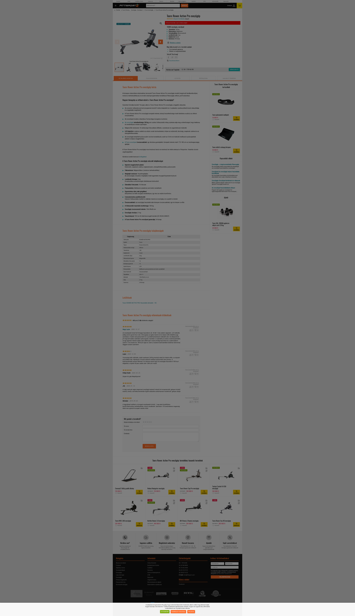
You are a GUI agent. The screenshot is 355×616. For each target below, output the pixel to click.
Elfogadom (165, 611)
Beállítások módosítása (178, 611)
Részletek (191, 611)
